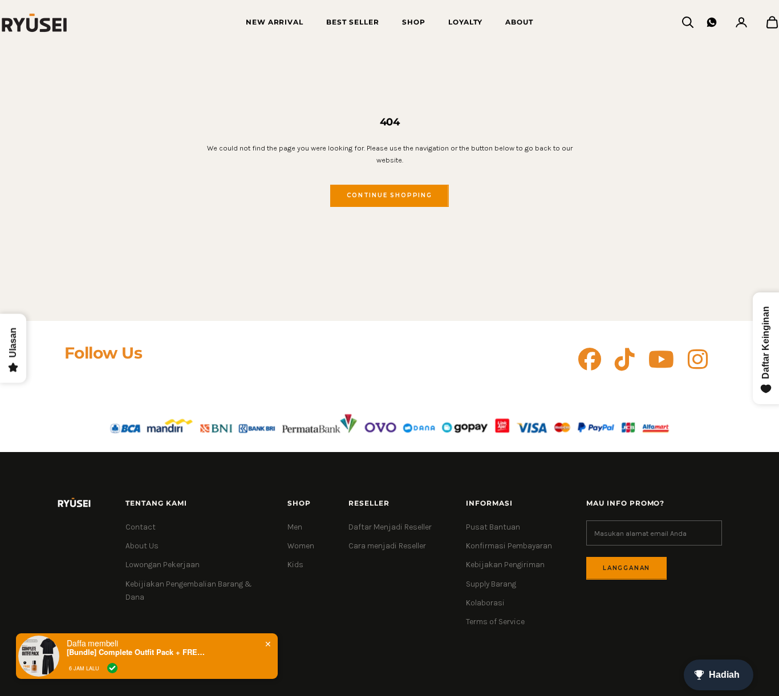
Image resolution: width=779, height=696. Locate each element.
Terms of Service (495, 621)
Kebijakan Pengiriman (505, 564)
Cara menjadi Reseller (387, 546)
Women (300, 546)
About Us (142, 546)
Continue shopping (389, 195)
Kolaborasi (485, 603)
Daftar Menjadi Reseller (390, 527)
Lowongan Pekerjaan (162, 564)
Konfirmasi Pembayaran (509, 546)
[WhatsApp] (711, 22)
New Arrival (275, 22)
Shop (413, 22)
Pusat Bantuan (493, 527)
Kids (295, 564)
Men (294, 527)
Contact (140, 527)
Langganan (626, 568)
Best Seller (352, 22)
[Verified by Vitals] (112, 668)
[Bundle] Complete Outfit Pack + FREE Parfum (138, 652)
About (519, 22)
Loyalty (465, 22)
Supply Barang (491, 584)
